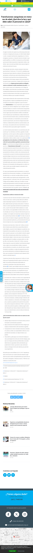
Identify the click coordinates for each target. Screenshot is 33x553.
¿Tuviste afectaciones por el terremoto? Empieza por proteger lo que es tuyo (19, 408)
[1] (3, 366)
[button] (11, 397)
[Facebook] (5, 475)
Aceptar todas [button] (12, 551)
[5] (3, 382)
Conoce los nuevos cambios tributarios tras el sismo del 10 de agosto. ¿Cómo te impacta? (20, 439)
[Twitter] (9, 475)
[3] (3, 376)
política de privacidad (9, 548)
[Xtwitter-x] (16, 514)
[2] (3, 371)
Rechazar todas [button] (21, 551)
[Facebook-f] (8, 514)
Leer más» (11, 411)
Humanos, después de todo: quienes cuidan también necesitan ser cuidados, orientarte (19, 454)
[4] (15, 255)
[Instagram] (13, 475)
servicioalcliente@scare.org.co (10, 362)
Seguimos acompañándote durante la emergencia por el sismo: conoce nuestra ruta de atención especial (19, 423)
